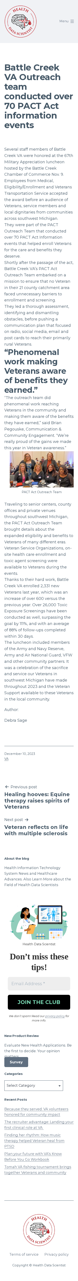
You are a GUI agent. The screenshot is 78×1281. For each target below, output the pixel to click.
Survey (16, 1062)
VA (6, 759)
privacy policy (55, 1016)
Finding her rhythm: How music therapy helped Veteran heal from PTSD (34, 1140)
